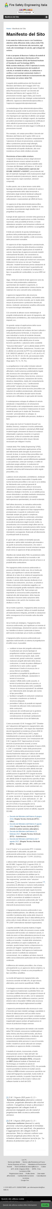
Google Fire (25, 1180)
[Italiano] (27, 10)
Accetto (45, 1205)
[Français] (22, 10)
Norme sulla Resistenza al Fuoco (34, 1162)
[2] (7, 1121)
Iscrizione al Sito (24, 1171)
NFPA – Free (36, 1169)
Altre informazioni (30, 1205)
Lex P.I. (24, 1160)
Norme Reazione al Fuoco (17, 1164)
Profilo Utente (30, 1173)
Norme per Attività (14, 1162)
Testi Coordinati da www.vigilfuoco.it (26, 1166)
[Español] (31, 10)
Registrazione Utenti (16, 1173)
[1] (7, 1097)
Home (8, 29)
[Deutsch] (25, 10)
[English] (20, 10)
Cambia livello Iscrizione (26, 1176)
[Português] (29, 10)
